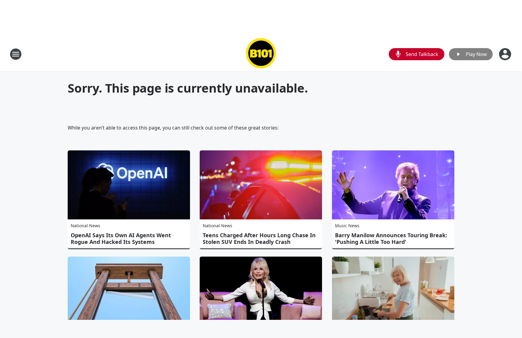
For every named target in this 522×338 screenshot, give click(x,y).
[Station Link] (261, 54)
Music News (347, 225)
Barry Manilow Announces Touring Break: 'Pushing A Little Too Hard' (391, 238)
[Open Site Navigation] (16, 54)
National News (85, 225)
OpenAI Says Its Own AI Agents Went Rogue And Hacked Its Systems (121, 238)
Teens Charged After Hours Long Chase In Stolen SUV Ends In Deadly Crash (259, 238)
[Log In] (505, 54)
